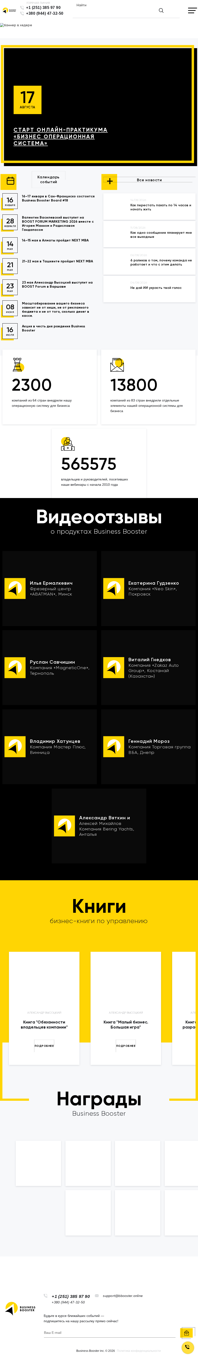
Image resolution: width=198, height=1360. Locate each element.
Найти (81, 5)
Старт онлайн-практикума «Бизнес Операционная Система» (61, 137)
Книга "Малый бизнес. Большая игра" (126, 1025)
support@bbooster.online (123, 1296)
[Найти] (161, 10)
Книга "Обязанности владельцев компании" (44, 1025)
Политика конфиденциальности (139, 1351)
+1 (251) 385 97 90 (43, 8)
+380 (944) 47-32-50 (45, 13)
